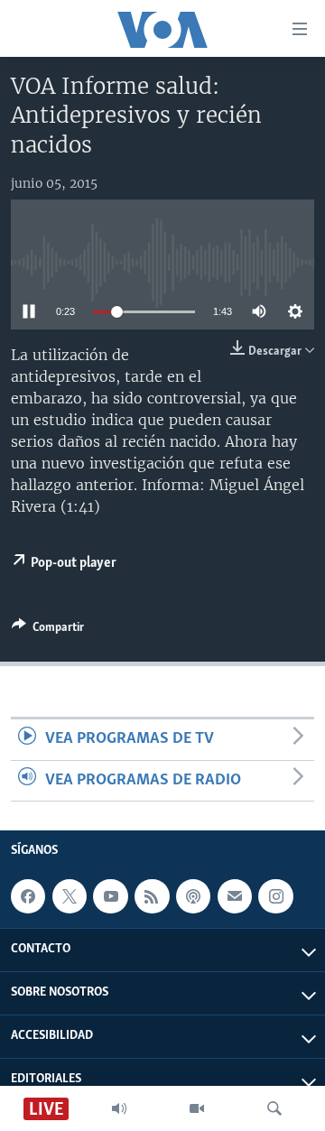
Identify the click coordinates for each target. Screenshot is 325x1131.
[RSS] (152, 896)
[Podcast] (193, 896)
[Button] (48, 630)
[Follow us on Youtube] (110, 896)
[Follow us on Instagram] (275, 896)
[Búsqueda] (274, 1108)
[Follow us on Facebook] (28, 896)
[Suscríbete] (235, 896)
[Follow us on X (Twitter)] (69, 896)
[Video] (197, 1108)
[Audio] (119, 1108)
